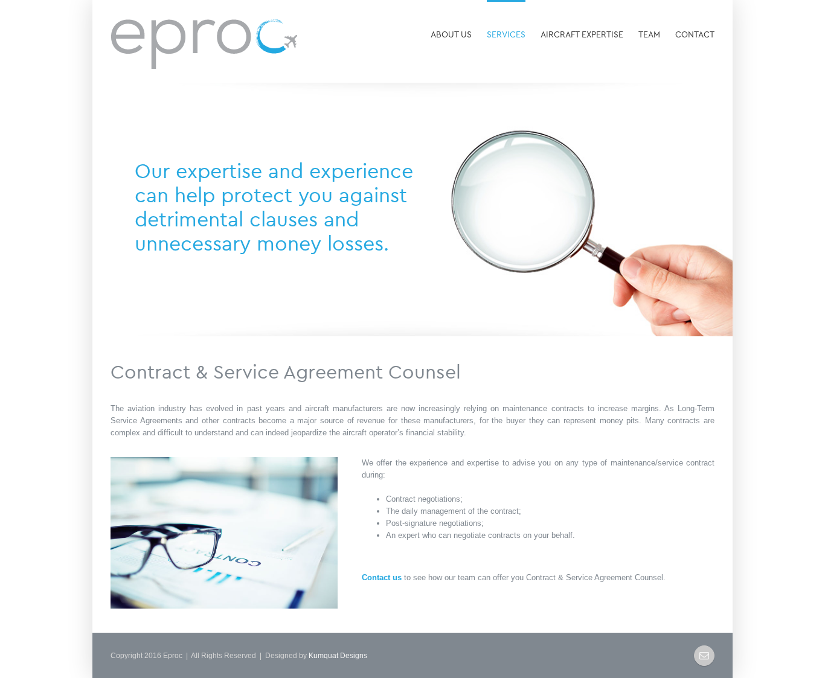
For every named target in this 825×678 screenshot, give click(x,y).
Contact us (382, 577)
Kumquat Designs (338, 655)
